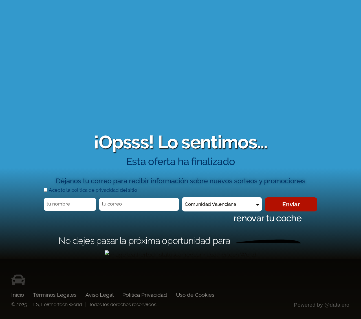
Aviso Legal (99, 295)
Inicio (17, 295)
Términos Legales (54, 295)
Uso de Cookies (195, 295)
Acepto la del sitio (93, 190)
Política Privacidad (144, 295)
